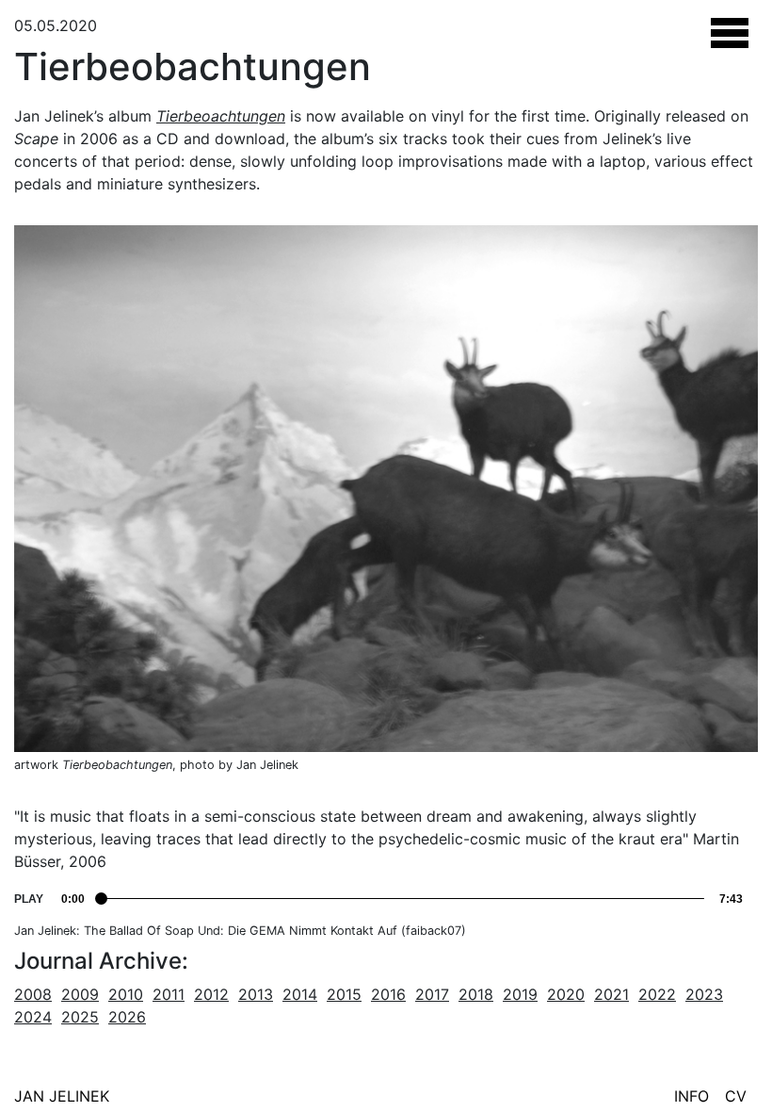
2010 (125, 994)
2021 (611, 994)
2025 (80, 1016)
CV (736, 1096)
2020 (566, 994)
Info (691, 1096)
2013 (255, 994)
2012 (211, 994)
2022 (657, 994)
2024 (33, 1016)
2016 (388, 994)
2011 (169, 994)
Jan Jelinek (61, 1096)
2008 (33, 994)
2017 (432, 994)
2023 (704, 994)
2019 (520, 994)
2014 (299, 994)
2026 (127, 1016)
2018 (475, 994)
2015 (344, 994)
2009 (80, 994)
